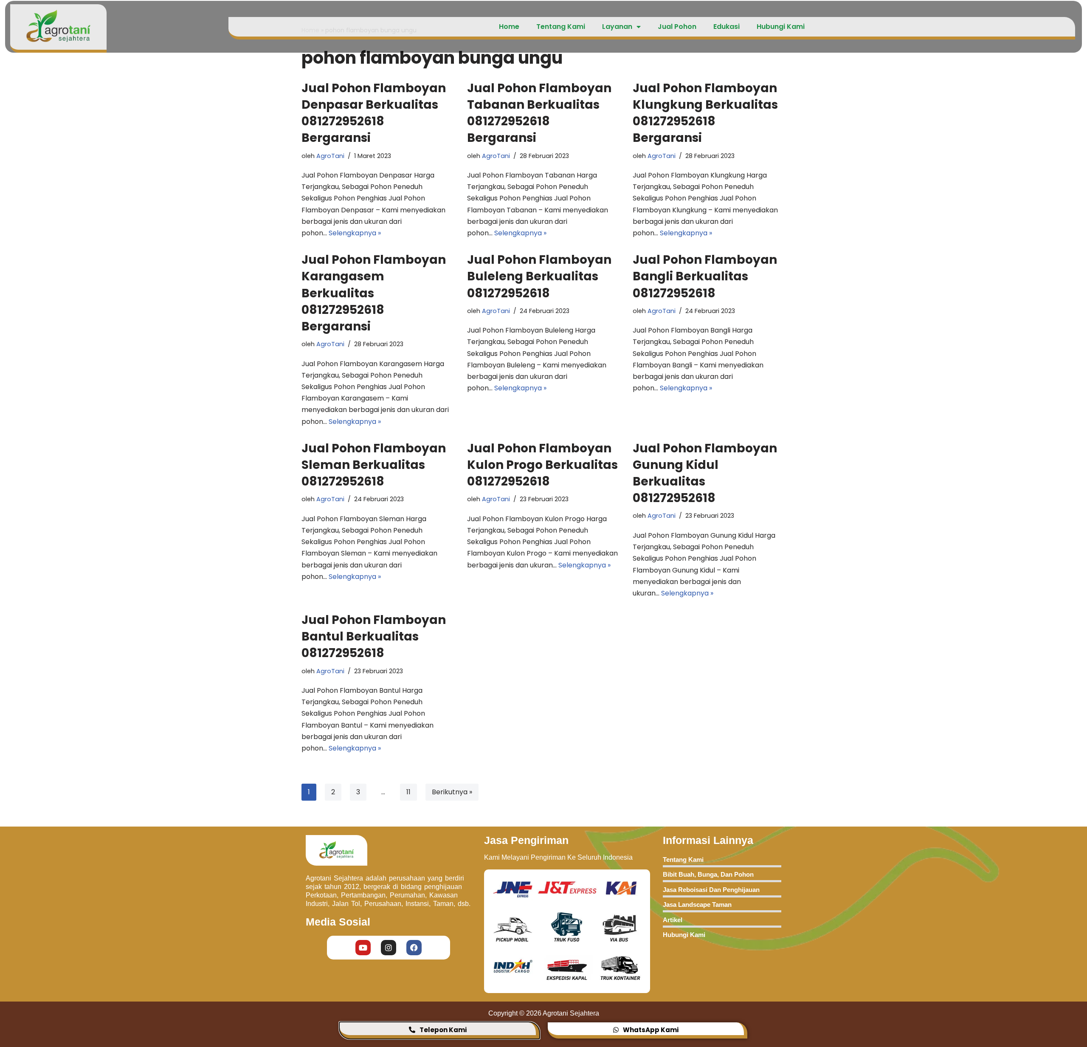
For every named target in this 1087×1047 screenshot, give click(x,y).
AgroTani (330, 156)
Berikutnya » (452, 792)
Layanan (617, 26)
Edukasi (726, 26)
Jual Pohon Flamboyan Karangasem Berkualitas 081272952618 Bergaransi (373, 293)
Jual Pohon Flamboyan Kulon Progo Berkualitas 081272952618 (542, 465)
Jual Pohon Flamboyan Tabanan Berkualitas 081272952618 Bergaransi (539, 113)
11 (408, 792)
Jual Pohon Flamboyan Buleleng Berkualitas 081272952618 (539, 276)
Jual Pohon (677, 26)
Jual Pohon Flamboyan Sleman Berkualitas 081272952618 (373, 465)
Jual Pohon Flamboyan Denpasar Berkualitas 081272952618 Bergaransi (373, 113)
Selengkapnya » (355, 233)
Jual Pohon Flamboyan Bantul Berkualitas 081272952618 (373, 636)
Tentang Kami (560, 26)
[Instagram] (388, 947)
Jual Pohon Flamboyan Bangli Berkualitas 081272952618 (705, 276)
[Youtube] (363, 947)
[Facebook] (414, 947)
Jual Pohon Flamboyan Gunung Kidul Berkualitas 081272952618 (705, 473)
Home (509, 26)
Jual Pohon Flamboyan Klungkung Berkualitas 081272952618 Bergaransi (705, 113)
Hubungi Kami (781, 26)
